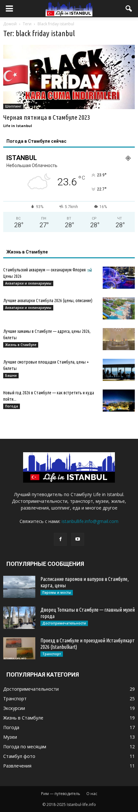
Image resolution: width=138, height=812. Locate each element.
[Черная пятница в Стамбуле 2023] (69, 77)
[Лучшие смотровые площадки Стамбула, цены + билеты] (119, 370)
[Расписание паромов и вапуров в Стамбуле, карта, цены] (19, 587)
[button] (129, 8)
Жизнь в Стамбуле (20, 344)
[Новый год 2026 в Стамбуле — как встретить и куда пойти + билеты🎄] (119, 401)
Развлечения (17, 766)
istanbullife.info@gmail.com (90, 521)
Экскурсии (14, 708)
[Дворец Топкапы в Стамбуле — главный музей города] (19, 618)
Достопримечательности (64, 623)
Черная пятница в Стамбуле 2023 (46, 117)
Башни (11, 375)
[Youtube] (77, 539)
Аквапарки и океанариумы (28, 283)
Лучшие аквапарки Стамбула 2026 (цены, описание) (47, 300)
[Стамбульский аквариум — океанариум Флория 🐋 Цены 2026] (119, 278)
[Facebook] (60, 539)
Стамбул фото (19, 756)
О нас (91, 793)
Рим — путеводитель (60, 793)
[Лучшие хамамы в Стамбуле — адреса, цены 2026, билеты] (119, 339)
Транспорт (51, 654)
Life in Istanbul (17, 125)
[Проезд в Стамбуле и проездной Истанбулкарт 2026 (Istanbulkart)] (19, 648)
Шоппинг (13, 106)
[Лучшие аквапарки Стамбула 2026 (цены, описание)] (119, 308)
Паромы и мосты (56, 592)
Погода (11, 406)
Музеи (10, 737)
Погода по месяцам (24, 747)
